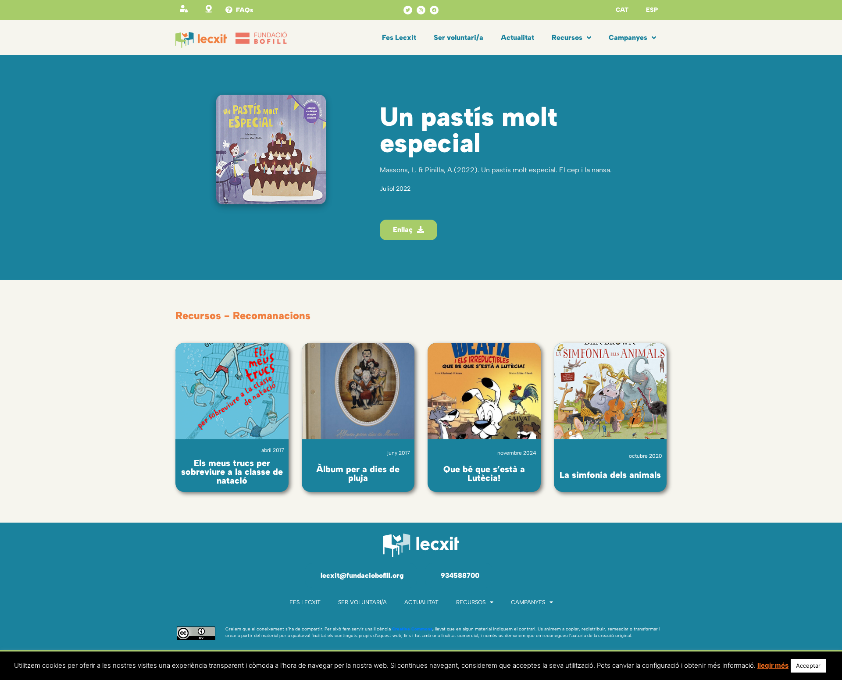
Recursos (567, 37)
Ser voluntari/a (458, 37)
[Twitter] (407, 10)
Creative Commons (412, 629)
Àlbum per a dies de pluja (358, 473)
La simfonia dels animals (610, 475)
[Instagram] (421, 10)
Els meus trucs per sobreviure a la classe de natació (232, 472)
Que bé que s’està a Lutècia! (484, 473)
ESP (652, 10)
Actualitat (517, 37)
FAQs (244, 10)
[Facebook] (434, 10)
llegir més (772, 665)
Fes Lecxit (399, 37)
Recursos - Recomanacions (242, 315)
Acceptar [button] (808, 665)
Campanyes (628, 37)
